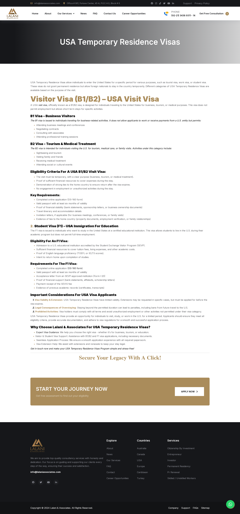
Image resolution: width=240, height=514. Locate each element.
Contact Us (110, 13)
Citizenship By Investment (180, 448)
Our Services (65, 13)
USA (139, 460)
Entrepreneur (174, 454)
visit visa (42, 105)
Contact (111, 472)
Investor (171, 460)
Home (35, 13)
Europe (141, 466)
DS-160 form (75, 268)
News (84, 13)
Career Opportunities (134, 13)
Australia (141, 448)
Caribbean (142, 472)
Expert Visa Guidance (47, 332)
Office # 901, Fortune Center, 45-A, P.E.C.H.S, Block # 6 (93, 3)
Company (173, 507)
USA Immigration (80, 226)
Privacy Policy (202, 3)
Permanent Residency (178, 466)
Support (187, 3)
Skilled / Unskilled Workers (181, 478)
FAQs (195, 507)
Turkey (140, 478)
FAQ (95, 13)
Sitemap (205, 507)
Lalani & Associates (60, 507)
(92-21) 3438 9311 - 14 (183, 15)
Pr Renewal (173, 472)
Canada (141, 454)
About (48, 13)
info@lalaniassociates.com (47, 3)
